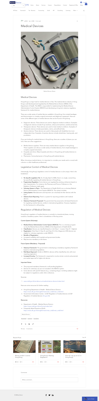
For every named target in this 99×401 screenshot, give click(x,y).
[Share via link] (33, 324)
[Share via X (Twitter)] (25, 324)
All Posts (15, 10)
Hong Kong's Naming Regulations (47, 356)
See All (84, 337)
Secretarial (22, 10)
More (74, 10)
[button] (86, 3)
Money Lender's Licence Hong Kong (22, 356)
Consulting (60, 10)
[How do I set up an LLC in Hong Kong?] (74, 346)
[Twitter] (49, 395)
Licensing (68, 10)
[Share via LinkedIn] (29, 324)
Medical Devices (26, 314)
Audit (48, 10)
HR (53, 10)
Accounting (41, 10)
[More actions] (77, 21)
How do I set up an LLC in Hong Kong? (73, 356)
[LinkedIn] (53, 395)
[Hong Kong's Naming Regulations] (49, 346)
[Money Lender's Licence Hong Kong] (24, 346)
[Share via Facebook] (21, 324)
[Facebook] (46, 395)
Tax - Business (32, 10)
